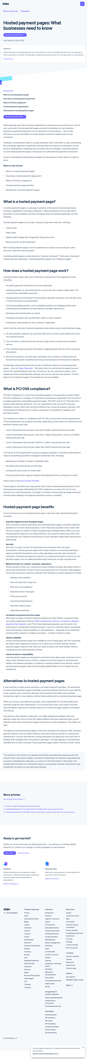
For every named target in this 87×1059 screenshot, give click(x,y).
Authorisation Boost (31, 919)
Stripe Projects (50, 1030)
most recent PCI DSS (29, 480)
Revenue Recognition (32, 975)
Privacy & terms (72, 930)
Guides (68, 913)
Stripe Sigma (29, 978)
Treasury (27, 987)
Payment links (29, 963)
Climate (27, 931)
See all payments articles (13, 799)
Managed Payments (31, 960)
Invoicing (27, 951)
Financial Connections (32, 946)
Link (25, 957)
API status (49, 1021)
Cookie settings (72, 945)
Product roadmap (72, 956)
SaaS (47, 949)
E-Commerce (50, 925)
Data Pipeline (29, 940)
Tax (25, 981)
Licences (69, 939)
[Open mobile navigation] (82, 4)
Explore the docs (51, 878)
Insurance (48, 969)
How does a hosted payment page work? (19, 99)
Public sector (50, 983)
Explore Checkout (10, 884)
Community (70, 922)
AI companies (50, 951)
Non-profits (49, 977)
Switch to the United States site (45, 1054)
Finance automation (52, 931)
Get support (70, 977)
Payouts (27, 969)
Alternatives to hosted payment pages (18, 110)
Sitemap (69, 942)
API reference (50, 1018)
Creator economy (51, 954)
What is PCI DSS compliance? (14, 102)
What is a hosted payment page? (16, 95)
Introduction (8, 91)
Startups (48, 916)
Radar (26, 972)
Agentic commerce (52, 919)
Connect (27, 934)
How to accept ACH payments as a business (23, 806)
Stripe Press (70, 965)
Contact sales (23, 853)
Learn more (8, 59)
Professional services (53, 980)
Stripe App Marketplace (54, 998)
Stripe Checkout (25, 368)
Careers (69, 959)
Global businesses (52, 934)
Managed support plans (74, 980)
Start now (9, 853)
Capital (26, 925)
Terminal (27, 984)
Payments (25, 11)
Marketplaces (50, 940)
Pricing (26, 913)
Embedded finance (52, 928)
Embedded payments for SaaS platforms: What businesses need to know (34, 809)
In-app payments (51, 937)
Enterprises (49, 913)
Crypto (26, 937)
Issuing (26, 954)
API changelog (50, 1024)
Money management (52, 943)
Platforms (49, 946)
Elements (27, 943)
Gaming (48, 960)
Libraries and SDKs (52, 1027)
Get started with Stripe (14, 35)
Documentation (51, 1015)
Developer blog (51, 1032)
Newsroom (70, 962)
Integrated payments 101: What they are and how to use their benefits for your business (40, 812)
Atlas (26, 916)
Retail (47, 986)
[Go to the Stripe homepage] (6, 909)
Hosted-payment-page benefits (16, 106)
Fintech (48, 957)
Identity (27, 949)
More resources (10, 11)
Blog (67, 919)
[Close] (82, 1047)
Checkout (28, 928)
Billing (26, 922)
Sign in (68, 985)
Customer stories (72, 916)
